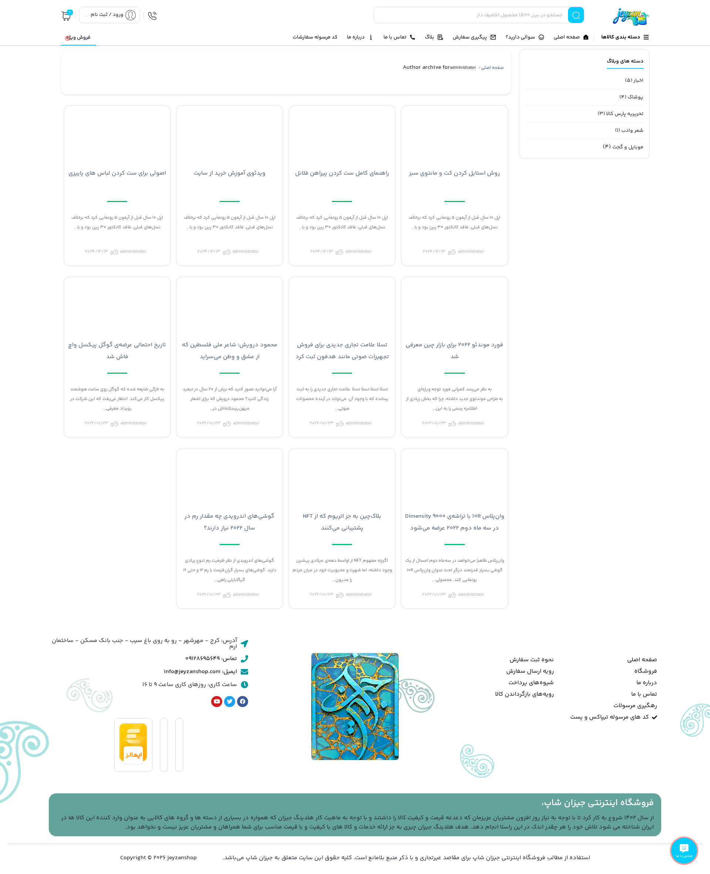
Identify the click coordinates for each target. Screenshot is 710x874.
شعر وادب (632, 131)
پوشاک (635, 97)
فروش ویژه (78, 38)
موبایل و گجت (627, 147)
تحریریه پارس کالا (624, 114)
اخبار (638, 81)
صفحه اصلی (492, 67)
